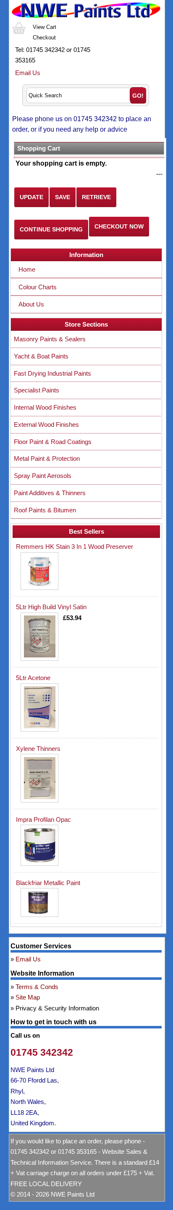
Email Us (27, 72)
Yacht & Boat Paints (41, 356)
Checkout (44, 37)
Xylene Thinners (38, 748)
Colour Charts (37, 287)
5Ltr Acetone (33, 677)
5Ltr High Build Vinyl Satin (51, 606)
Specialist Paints (36, 390)
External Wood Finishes (46, 424)
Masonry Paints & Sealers (50, 339)
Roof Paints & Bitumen (45, 510)
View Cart (44, 27)
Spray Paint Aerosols (42, 475)
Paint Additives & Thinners (50, 492)
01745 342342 (41, 1052)
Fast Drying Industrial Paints (52, 373)
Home (26, 269)
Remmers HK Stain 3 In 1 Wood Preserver (74, 546)
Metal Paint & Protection (47, 458)
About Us (31, 304)
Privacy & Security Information (57, 1008)
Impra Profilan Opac (43, 819)
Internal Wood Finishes (45, 407)
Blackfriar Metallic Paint (48, 882)
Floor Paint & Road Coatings (53, 441)
